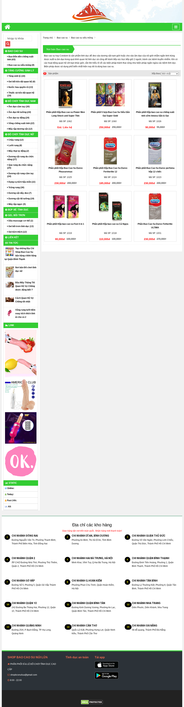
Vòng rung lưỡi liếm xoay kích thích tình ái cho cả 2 (25, 313)
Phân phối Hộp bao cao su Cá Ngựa (110, 224)
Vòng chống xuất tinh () (21, 123)
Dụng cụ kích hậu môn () (21, 182)
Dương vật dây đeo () (19, 193)
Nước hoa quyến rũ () (20, 87)
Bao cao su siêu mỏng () (21, 65)
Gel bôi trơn (16, 215)
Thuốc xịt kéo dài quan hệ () (20, 94)
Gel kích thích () (17, 232)
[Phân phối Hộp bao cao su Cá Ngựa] (110, 206)
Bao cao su (15, 51)
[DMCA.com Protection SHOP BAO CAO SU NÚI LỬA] (92, 702)
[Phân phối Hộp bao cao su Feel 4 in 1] (65, 206)
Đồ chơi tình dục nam (21, 101)
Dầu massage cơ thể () (20, 220)
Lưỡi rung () (15, 145)
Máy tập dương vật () (20, 129)
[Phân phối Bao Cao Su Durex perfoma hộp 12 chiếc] (155, 150)
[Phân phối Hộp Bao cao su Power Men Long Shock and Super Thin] (65, 94)
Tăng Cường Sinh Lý (20, 70)
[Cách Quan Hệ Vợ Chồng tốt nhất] (10, 299)
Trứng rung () (16, 187)
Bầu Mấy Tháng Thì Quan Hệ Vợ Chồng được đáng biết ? (25, 286)
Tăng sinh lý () (16, 76)
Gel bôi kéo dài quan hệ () (21, 81)
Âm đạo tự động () (18, 117)
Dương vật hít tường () (21, 198)
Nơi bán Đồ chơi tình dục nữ (25, 269)
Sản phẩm (51, 73)
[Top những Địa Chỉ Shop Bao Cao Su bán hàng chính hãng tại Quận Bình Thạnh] (10, 251)
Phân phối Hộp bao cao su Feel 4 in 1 (65, 224)
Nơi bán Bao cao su (58, 49)
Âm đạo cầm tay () (19, 106)
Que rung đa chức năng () (19, 166)
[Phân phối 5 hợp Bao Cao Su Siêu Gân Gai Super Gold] (110, 94)
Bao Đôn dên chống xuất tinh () (20, 58)
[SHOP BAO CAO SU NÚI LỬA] (92, 11)
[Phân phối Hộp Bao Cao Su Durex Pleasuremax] (65, 150)
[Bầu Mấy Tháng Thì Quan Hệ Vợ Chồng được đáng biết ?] (10, 284)
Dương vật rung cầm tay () (20, 175)
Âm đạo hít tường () (19, 112)
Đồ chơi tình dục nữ (20, 134)
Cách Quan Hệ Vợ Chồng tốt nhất (24, 300)
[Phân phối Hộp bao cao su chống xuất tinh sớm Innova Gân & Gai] (155, 94)
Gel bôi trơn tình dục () (21, 226)
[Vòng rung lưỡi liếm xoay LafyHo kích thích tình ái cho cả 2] (10, 313)
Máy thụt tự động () (18, 151)
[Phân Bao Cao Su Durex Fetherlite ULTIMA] (155, 206)
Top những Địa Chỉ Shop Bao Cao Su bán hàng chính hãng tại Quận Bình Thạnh (20, 253)
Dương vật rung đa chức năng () (20, 158)
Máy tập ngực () (17, 204)
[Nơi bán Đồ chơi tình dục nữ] (10, 272)
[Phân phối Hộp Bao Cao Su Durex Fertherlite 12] (110, 150)
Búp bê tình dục (17, 209)
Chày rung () (16, 140)
